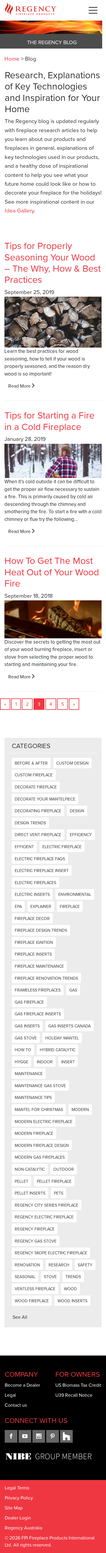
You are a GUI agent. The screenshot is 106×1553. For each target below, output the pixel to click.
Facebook (11, 1436)
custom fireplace (34, 775)
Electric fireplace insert (42, 871)
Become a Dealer (22, 1385)
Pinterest (52, 1436)
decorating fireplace (38, 811)
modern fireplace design (42, 1145)
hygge (21, 1062)
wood (70, 1289)
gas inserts (27, 1026)
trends (73, 1277)
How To (23, 1050)
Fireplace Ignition (34, 942)
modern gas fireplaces (40, 1157)
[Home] (31, 10)
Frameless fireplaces (38, 990)
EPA (18, 906)
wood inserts (72, 1301)
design (77, 811)
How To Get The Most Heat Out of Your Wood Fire (51, 572)
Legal (10, 1395)
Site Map (14, 1507)
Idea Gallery (19, 210)
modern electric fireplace (43, 1122)
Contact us (16, 1405)
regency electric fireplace (44, 1217)
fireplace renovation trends (46, 978)
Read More (19, 386)
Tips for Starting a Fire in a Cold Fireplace (49, 420)
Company (21, 1374)
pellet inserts (30, 1193)
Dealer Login (18, 1517)
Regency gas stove (36, 1241)
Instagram (38, 1436)
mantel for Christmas (39, 1110)
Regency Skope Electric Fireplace (51, 1253)
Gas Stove (26, 1038)
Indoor (45, 1062)
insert (68, 1062)
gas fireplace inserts (38, 1014)
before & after (31, 763)
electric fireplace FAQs (40, 859)
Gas (73, 990)
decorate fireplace (36, 787)
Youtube (25, 1436)
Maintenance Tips (33, 1097)
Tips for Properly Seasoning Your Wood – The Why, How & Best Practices (52, 263)
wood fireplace (32, 1301)
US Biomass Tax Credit (78, 1385)
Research (59, 1265)
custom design (72, 763)
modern (80, 1110)
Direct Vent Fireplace (38, 835)
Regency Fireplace (34, 1229)
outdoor (63, 1169)
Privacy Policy (19, 1497)
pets (58, 1193)
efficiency (81, 835)
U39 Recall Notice (73, 1395)
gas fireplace (29, 1002)
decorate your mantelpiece (45, 799)
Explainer (40, 906)
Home (11, 58)
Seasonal (25, 1277)
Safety (85, 1265)
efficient (24, 847)
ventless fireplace (35, 1289)
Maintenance (29, 1074)
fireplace (70, 906)
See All (20, 1317)
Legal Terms (17, 1487)
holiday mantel (62, 1038)
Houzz (66, 1436)
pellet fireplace (54, 1181)
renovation (27, 1265)
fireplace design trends (41, 930)
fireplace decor (32, 919)
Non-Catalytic (30, 1169)
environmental (74, 894)
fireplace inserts (33, 954)
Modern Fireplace (34, 1133)
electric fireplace (62, 847)
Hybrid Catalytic (57, 1050)
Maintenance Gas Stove (40, 1086)
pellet (21, 1181)
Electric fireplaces (35, 883)
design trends (30, 823)
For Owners (77, 1374)
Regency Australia (23, 1527)
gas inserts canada (69, 1026)
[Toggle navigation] (93, 10)
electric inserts (32, 894)
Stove (50, 1277)
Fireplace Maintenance (39, 966)
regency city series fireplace (46, 1205)
